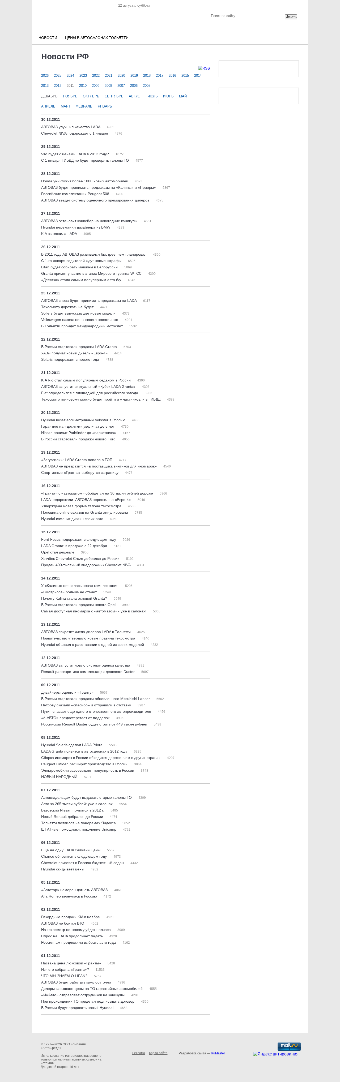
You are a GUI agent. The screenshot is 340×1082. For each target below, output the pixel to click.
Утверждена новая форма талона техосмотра (81, 506)
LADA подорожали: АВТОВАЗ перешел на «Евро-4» (86, 499)
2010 (83, 86)
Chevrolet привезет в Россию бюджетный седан (83, 863)
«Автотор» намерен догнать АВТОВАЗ (75, 890)
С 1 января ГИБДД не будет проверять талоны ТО (85, 160)
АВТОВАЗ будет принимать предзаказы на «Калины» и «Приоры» (99, 187)
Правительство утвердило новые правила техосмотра (88, 638)
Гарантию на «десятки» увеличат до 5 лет (78, 426)
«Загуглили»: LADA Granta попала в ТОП (77, 460)
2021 (108, 76)
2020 (121, 76)
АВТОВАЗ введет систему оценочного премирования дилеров (95, 200)
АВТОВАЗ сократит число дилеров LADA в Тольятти (86, 632)
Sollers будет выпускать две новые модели (79, 313)
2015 (185, 76)
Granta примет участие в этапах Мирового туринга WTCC (92, 273)
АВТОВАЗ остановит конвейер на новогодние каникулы (89, 221)
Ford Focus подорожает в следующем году (79, 539)
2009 (95, 86)
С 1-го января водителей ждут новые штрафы (81, 261)
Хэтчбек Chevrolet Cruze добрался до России (81, 558)
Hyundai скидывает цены (63, 869)
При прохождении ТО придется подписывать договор (88, 1001)
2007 (121, 86)
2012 (57, 86)
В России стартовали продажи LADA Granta (79, 347)
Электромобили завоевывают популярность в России (88, 770)
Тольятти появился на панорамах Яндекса (79, 823)
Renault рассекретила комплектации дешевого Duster (88, 671)
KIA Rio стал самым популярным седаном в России (86, 380)
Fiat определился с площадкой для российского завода (90, 393)
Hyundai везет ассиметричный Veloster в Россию (83, 420)
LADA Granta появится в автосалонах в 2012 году (84, 751)
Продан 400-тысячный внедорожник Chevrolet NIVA (86, 565)
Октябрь (91, 96)
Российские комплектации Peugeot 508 (75, 194)
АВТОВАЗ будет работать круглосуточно (76, 982)
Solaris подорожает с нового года (70, 359)
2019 (134, 76)
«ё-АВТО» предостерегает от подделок (75, 718)
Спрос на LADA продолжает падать (72, 936)
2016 (172, 76)
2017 (159, 76)
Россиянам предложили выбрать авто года (79, 942)
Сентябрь (114, 96)
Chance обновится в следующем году (74, 856)
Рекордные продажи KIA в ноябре (71, 917)
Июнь (168, 96)
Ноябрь (70, 96)
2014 (198, 76)
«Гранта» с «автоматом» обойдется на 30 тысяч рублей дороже (97, 493)
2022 (96, 76)
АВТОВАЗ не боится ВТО (63, 923)
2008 (108, 86)
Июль (152, 96)
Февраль (84, 106)
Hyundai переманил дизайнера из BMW (76, 227)
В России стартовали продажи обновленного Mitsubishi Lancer (96, 699)
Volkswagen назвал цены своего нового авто (80, 319)
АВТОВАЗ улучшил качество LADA (71, 127)
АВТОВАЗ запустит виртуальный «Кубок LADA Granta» (89, 386)
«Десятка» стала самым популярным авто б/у (81, 280)
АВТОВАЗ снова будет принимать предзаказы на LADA (89, 300)
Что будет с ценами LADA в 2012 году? (75, 154)
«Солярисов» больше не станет (69, 592)
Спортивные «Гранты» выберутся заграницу (80, 472)
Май (183, 96)
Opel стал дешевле (58, 552)
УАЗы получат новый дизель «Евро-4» (75, 353)
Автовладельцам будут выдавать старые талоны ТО (87, 797)
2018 (147, 76)
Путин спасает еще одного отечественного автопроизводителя (96, 711)
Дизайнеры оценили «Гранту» (68, 692)
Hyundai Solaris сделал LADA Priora (72, 745)
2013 (45, 86)
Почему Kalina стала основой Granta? (74, 598)
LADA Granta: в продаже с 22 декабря (74, 546)
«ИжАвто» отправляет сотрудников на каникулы (83, 995)
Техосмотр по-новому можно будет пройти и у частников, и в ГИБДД (101, 399)
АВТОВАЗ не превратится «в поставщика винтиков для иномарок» (99, 466)
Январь (105, 106)
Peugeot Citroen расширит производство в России (85, 764)
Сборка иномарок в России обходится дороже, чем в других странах (101, 757)
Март (65, 106)
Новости (48, 38)
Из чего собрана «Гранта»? (65, 969)
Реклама (138, 1053)
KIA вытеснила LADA (59, 233)
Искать (291, 17)
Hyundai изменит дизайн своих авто (72, 519)
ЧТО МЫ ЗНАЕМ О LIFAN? (64, 976)
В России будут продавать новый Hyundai (77, 1008)
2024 (70, 76)
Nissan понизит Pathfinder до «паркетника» (79, 433)
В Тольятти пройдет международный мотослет (82, 326)
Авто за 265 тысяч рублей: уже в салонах (77, 804)
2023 (83, 76)
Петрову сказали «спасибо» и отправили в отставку (86, 705)
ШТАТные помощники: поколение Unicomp (79, 829)
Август (135, 96)
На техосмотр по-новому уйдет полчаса (76, 930)
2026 (45, 76)
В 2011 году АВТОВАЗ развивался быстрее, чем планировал (94, 254)
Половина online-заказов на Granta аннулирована (85, 512)
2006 (134, 86)
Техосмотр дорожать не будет (68, 307)
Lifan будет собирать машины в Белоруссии (80, 267)
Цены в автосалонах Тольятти (97, 38)
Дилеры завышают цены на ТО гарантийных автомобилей (92, 988)
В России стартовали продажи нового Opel (79, 605)
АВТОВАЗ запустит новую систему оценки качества (86, 665)
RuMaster (218, 1053)
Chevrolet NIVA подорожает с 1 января (75, 133)
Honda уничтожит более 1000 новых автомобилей (85, 181)
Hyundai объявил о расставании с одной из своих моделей (93, 644)
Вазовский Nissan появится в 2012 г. (73, 810)
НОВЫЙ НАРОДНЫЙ (59, 777)
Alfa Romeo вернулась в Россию (69, 896)
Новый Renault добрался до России (72, 816)
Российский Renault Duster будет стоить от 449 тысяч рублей (94, 724)
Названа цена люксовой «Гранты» (71, 963)
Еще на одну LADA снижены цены (71, 850)
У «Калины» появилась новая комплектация (80, 585)
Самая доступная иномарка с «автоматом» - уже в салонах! (94, 611)
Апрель (48, 106)
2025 (57, 76)
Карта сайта (158, 1053)
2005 (146, 86)
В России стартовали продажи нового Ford (79, 439)
